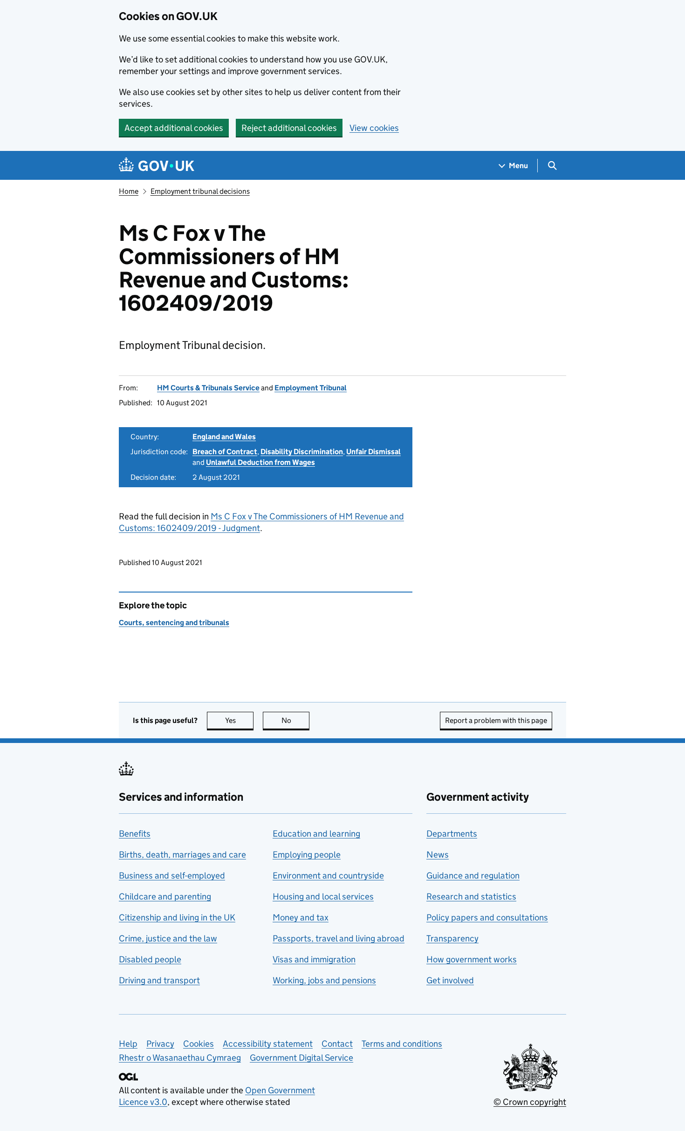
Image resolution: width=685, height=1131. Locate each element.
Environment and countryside (328, 875)
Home (128, 191)
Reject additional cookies (289, 128)
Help (128, 1043)
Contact (337, 1043)
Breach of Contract (224, 451)
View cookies (374, 127)
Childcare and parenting (165, 896)
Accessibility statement (268, 1043)
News (437, 854)
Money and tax (301, 917)
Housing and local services (323, 896)
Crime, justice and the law (168, 938)
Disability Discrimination (301, 451)
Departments (451, 833)
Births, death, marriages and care (182, 854)
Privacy (160, 1043)
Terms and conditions (402, 1043)
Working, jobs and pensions (324, 980)
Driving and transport (159, 980)
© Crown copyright (529, 1102)
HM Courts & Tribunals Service (208, 387)
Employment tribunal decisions (200, 191)
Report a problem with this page (496, 720)
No (295, 720)
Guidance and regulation (473, 875)
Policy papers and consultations (487, 917)
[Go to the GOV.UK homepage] (156, 165)
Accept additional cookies (173, 128)
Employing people (307, 854)
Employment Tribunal (310, 387)
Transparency (452, 938)
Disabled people (150, 959)
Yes (239, 720)
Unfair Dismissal (373, 451)
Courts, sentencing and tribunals (174, 622)
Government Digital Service (301, 1057)
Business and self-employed (172, 875)
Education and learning (316, 833)
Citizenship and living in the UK (177, 917)
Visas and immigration (314, 959)
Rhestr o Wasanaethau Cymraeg (180, 1057)
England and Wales (224, 436)
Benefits (135, 833)
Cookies (198, 1043)
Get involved (450, 980)
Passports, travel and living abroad (338, 938)
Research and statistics (471, 896)
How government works (471, 959)
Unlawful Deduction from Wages (260, 462)
